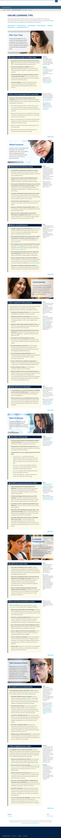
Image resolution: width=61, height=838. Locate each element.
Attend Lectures (21, 25)
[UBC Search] (56, 1)
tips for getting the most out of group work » (48, 499)
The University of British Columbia (5, 3)
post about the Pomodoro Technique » (47, 108)
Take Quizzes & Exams (22, 27)
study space (18, 187)
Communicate (31, 25)
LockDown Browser (30, 699)
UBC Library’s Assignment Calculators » (48, 70)
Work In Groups (41, 25)
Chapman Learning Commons (14, 821)
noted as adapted (35, 821)
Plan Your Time (11, 25)
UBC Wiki (15, 470)
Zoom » (47, 186)
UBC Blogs (15, 465)
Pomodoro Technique (20, 249)
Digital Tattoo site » (47, 321)
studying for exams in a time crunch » (48, 707)
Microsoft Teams (17, 456)
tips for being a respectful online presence (48, 485)
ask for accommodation (33, 263)
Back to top (50, 136)
